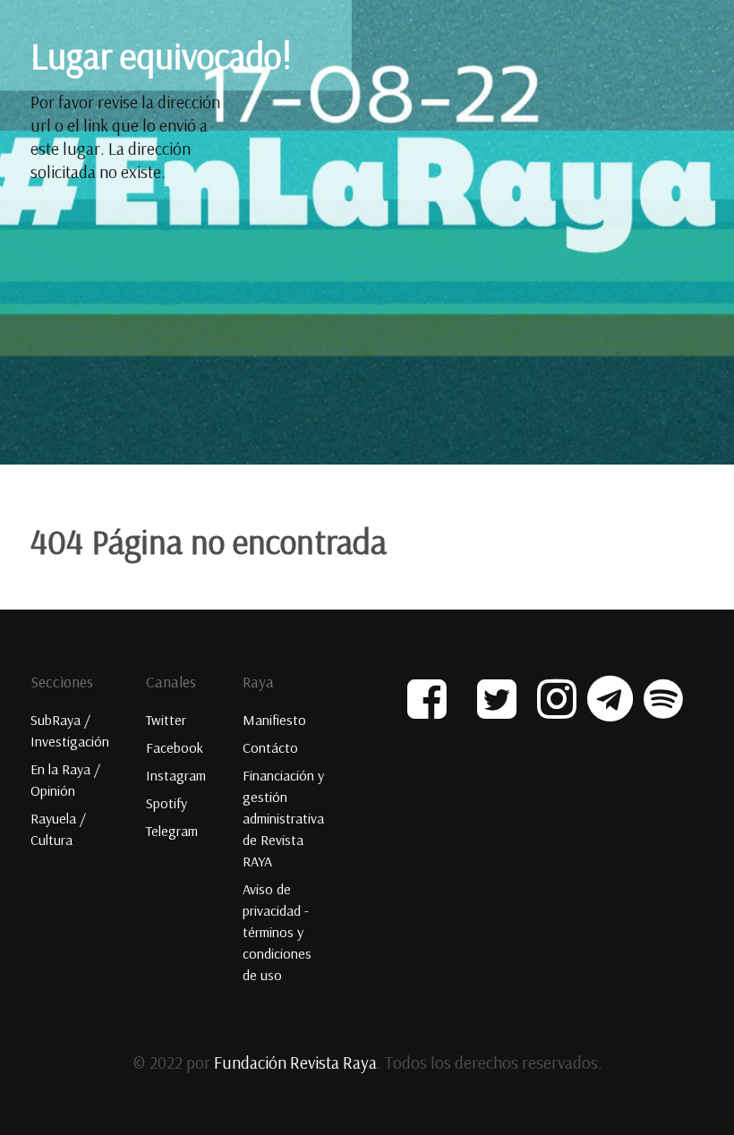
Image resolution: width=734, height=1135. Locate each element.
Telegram (172, 831)
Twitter (166, 720)
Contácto (270, 747)
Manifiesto (274, 720)
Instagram (176, 775)
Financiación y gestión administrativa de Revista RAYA (283, 818)
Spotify (166, 803)
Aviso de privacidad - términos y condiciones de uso (277, 932)
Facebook (174, 747)
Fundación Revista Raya (295, 1062)
